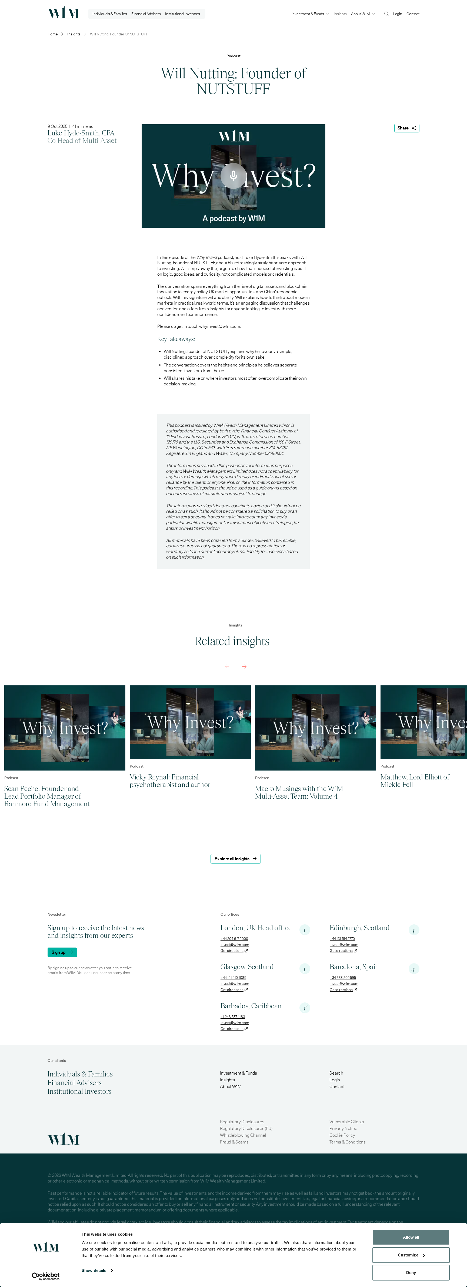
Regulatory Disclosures (242, 1121)
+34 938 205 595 (343, 977)
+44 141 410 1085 (233, 977)
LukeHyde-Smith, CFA (81, 133)
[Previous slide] (227, 666)
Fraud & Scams (234, 1142)
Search (336, 1073)
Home (53, 34)
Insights (340, 14)
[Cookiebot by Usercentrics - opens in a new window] (45, 1276)
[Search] (386, 13)
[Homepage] (63, 12)
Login (397, 14)
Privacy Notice (343, 1128)
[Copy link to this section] (198, 339)
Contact (412, 14)
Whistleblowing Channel (243, 1135)
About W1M (360, 14)
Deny (411, 1272)
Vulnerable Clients (346, 1121)
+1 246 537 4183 (233, 1017)
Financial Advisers (146, 14)
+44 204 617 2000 (234, 938)
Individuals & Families (109, 14)
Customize (408, 1255)
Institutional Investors (182, 14)
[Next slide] (244, 666)
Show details (94, 1270)
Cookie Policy (342, 1135)
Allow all (411, 1237)
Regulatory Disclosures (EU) (246, 1128)
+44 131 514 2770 (342, 938)
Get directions (232, 950)
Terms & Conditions (347, 1142)
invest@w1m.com (235, 944)
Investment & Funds (308, 14)
